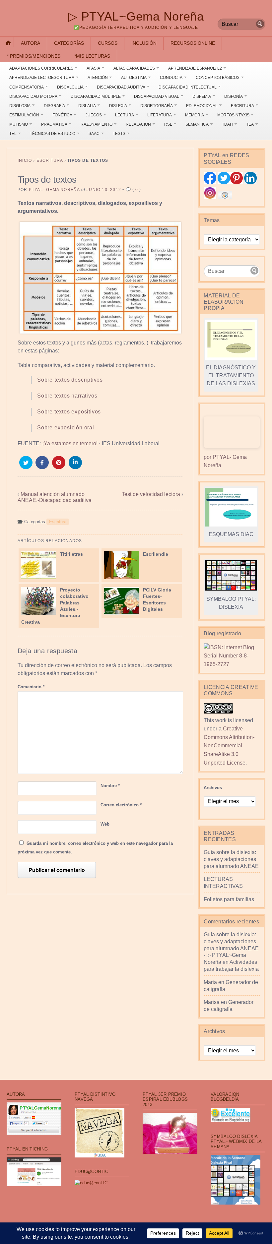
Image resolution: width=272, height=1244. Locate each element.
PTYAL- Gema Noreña (54, 189)
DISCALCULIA (70, 87)
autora (30, 43)
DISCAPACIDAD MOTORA (33, 96)
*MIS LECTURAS (92, 56)
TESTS (119, 133)
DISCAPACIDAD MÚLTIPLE (96, 96)
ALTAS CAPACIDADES (134, 68)
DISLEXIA (118, 105)
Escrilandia (155, 554)
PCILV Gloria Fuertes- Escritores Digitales (157, 599)
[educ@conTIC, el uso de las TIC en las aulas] (91, 1182)
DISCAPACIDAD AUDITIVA (121, 87)
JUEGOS (94, 115)
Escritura (49, 160)
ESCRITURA (242, 105)
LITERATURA (159, 115)
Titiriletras (71, 554)
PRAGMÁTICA (54, 124)
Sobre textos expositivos (69, 411)
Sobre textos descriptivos (70, 380)
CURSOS (107, 43)
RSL (168, 124)
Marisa (212, 1002)
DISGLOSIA (20, 105)
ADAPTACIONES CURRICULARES (41, 68)
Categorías (69, 43)
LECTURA (124, 115)
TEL (13, 133)
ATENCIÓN (98, 77)
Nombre (110, 785)
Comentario (31, 686)
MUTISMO (18, 124)
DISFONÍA (233, 96)
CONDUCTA (171, 77)
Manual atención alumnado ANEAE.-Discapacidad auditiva (55, 497)
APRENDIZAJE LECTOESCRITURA (41, 77)
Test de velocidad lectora (151, 494)
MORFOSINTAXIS (233, 115)
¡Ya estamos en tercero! (70, 443)
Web (105, 824)
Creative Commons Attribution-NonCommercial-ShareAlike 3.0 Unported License (229, 745)
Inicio (25, 160)
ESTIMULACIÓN (24, 115)
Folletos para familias (229, 899)
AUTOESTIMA (134, 77)
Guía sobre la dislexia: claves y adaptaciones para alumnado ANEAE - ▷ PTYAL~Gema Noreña (231, 948)
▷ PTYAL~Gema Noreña (136, 16)
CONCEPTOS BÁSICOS (217, 77)
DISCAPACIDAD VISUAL (156, 96)
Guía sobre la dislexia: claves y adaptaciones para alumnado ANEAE (231, 859)
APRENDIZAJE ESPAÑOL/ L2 (195, 68)
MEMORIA (194, 115)
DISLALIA (87, 105)
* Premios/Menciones (33, 56)
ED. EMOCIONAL (202, 105)
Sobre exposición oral (65, 427)
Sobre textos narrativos (67, 396)
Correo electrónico (121, 804)
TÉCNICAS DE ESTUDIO (52, 133)
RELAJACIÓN (138, 124)
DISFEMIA (201, 96)
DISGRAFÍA (54, 105)
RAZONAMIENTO (96, 124)
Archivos (213, 787)
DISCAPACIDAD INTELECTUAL (188, 87)
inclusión (144, 43)
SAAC (94, 133)
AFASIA (93, 68)
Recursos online (192, 43)
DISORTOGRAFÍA (156, 105)
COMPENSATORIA (26, 87)
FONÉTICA (62, 115)
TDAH (227, 124)
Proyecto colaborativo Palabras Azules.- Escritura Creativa (55, 606)
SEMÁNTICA (197, 124)
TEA (250, 124)
